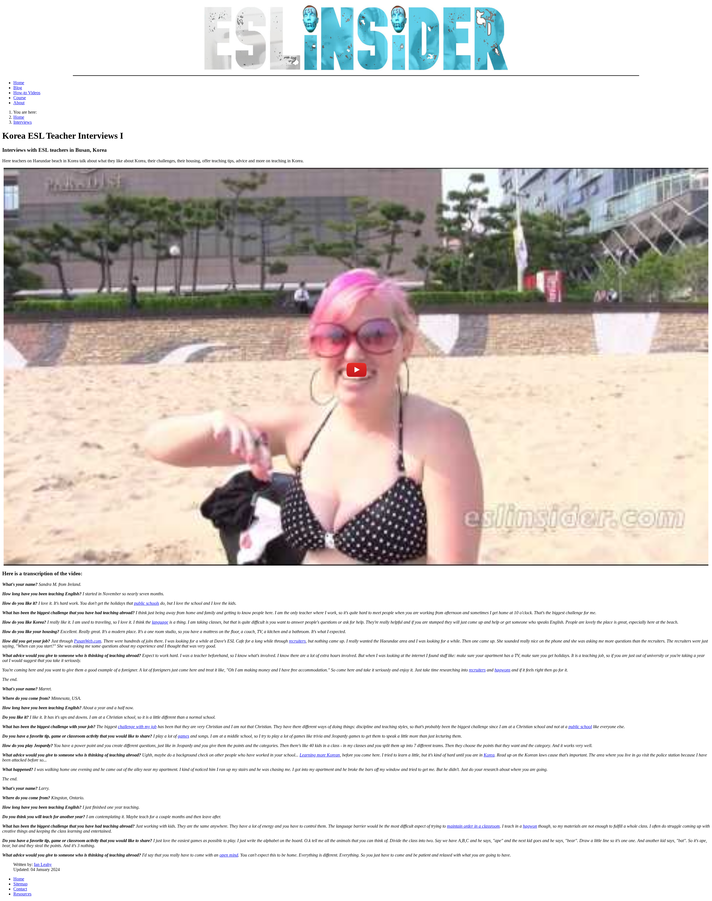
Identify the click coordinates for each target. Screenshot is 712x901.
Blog (17, 87)
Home (18, 82)
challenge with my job (137, 726)
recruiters (297, 641)
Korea (489, 755)
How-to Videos (26, 92)
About (18, 102)
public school (580, 726)
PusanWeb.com (87, 641)
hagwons (502, 670)
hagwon (530, 826)
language (160, 622)
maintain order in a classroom (473, 826)
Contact (20, 889)
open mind (228, 855)
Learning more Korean (320, 755)
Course (19, 97)
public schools (146, 603)
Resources (22, 894)
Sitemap (20, 884)
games (183, 736)
